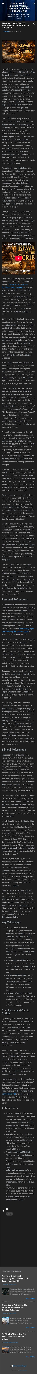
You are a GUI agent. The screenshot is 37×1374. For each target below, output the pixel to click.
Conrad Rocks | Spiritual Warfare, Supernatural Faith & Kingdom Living (18, 7)
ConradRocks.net (9, 1094)
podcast (9, 1214)
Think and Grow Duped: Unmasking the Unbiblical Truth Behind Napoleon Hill (15, 1278)
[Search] (34, 4)
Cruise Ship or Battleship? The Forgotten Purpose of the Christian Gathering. (14, 1307)
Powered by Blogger (20, 1366)
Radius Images (23, 1370)
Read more (30, 1299)
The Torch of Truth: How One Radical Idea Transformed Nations (14, 1336)
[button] (34, 24)
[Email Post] (7, 1210)
